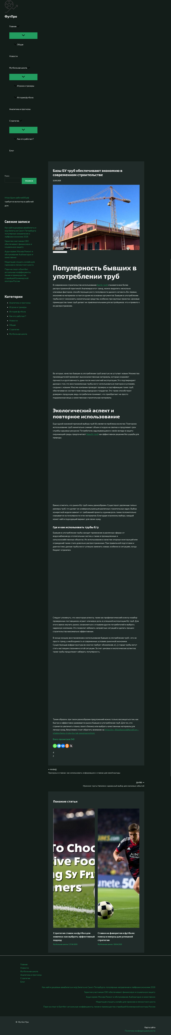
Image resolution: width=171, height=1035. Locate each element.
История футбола (25, 97)
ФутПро (11, 16)
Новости (13, 56)
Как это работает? (25, 139)
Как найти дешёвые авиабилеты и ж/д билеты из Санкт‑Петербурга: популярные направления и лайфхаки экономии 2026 (20, 232)
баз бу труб (102, 285)
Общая (20, 44)
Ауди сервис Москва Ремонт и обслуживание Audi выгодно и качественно (19, 254)
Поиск (7, 176)
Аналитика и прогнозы (19, 109)
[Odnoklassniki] (67, 746)
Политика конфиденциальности (140, 1031)
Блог (11, 150)
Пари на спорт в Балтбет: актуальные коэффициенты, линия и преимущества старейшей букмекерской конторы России (18, 275)
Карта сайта (149, 1027)
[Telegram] (59, 746)
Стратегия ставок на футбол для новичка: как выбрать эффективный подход (74, 936)
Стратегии (14, 121)
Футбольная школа (18, 68)
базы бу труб (92, 434)
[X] (71, 746)
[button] (17, 26)
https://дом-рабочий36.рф (17, 197)
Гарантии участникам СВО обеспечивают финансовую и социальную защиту (18, 244)
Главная (12, 26)
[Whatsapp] (55, 746)
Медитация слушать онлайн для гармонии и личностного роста (125, 1002)
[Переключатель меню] (23, 35)
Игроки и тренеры (25, 86)
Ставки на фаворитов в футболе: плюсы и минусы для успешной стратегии (116, 936)
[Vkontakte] (63, 746)
